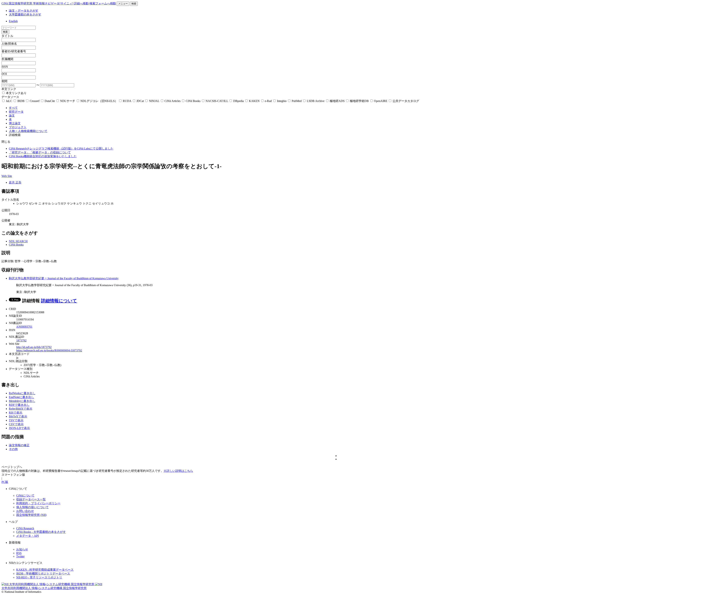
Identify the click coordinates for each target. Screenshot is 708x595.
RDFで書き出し (19, 404)
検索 (133, 3)
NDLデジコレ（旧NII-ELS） (99, 101)
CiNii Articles (172, 101)
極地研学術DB (359, 101)
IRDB (21, 101)
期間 (4, 81)
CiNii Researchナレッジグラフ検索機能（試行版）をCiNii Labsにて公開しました (61, 148)
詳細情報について (59, 300)
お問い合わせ (25, 511)
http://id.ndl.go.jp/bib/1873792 (34, 347)
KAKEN (254, 101)
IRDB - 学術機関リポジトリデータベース (43, 573)
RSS (19, 553)
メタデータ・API (27, 535)
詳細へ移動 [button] (81, 3)
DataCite (50, 101)
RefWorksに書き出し (22, 393)
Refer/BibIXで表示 (20, 408)
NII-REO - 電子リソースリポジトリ (39, 577)
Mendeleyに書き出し (22, 401)
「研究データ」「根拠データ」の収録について (40, 152)
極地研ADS (337, 101)
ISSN (4, 66)
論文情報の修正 (19, 445)
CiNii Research (25, 528)
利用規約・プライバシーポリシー (38, 503)
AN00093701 (24, 326)
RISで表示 (15, 412)
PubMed (296, 101)
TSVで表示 (16, 420)
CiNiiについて (25, 495)
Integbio (281, 101)
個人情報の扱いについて (32, 507)
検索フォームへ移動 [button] (102, 3)
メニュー (123, 3)
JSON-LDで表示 (19, 428)
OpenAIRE (380, 101)
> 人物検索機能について (31, 131)
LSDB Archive (315, 101)
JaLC (9, 101)
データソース (10, 96)
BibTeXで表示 (18, 416)
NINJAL (154, 101)
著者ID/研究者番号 (13, 51)
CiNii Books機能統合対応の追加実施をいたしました (43, 156)
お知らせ (22, 549)
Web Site (6, 176)
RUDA (127, 101)
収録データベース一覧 (31, 499)
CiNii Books (193, 101)
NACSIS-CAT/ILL (217, 101)
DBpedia (238, 101)
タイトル (7, 35)
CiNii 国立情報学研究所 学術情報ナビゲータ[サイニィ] (37, 3)
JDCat (140, 101)
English (13, 21)
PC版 (4, 481)
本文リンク (8, 89)
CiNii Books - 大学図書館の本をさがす (41, 531)
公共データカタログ (405, 101)
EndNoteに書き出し (21, 397)
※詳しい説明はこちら (178, 470)
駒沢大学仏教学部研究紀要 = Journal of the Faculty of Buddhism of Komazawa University (64, 278)
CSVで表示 (16, 424)
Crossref (34, 101)
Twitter (20, 556)
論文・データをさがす (23, 10)
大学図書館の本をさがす (25, 14)
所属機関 (7, 59)
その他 (13, 449)
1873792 (21, 340)
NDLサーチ (67, 101)
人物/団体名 (9, 43)
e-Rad (268, 101)
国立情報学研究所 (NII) (31, 514)
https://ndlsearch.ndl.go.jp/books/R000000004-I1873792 (49, 350)
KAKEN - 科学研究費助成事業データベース (45, 569)
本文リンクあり (16, 93)
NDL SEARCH (18, 241)
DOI (4, 73)
